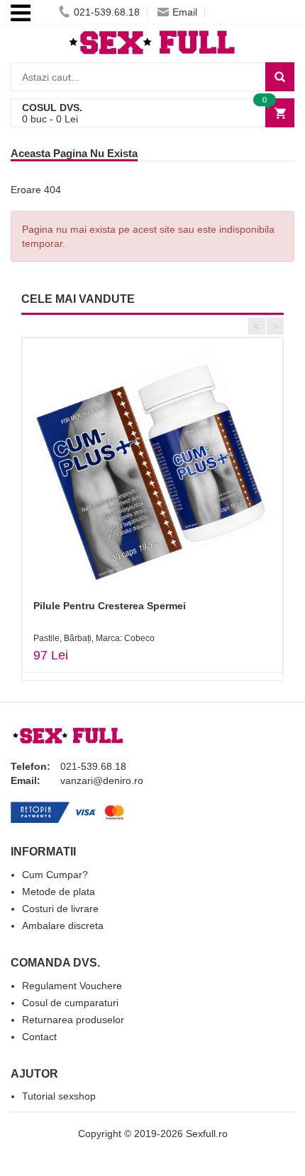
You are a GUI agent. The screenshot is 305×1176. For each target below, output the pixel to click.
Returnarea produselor (73, 1019)
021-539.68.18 (107, 12)
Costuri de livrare (60, 908)
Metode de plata (58, 891)
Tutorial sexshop (59, 1096)
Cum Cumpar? (55, 874)
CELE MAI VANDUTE (78, 299)
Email (184, 12)
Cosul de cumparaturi (70, 1002)
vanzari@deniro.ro (101, 780)
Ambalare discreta (63, 925)
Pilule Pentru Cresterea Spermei (109, 605)
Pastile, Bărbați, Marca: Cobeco (94, 638)
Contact (39, 1036)
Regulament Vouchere (72, 985)
